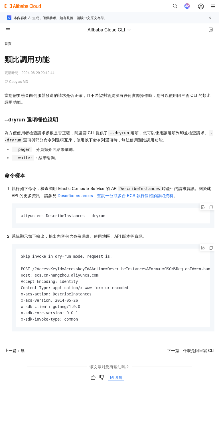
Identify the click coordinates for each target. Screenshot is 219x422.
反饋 (118, 377)
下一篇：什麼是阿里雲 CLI (190, 350)
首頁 (8, 43)
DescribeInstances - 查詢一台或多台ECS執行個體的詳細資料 (115, 195)
